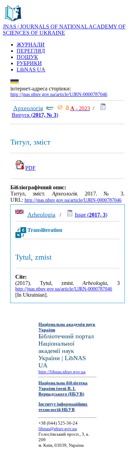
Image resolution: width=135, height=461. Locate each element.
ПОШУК (27, 57)
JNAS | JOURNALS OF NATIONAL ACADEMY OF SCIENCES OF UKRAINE (64, 30)
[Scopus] (50, 108)
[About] (13, 22)
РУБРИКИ (29, 63)
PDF (30, 168)
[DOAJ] (67, 108)
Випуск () (35, 115)
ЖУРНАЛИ (31, 44)
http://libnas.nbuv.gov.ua (62, 371)
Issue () (91, 215)
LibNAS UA (31, 69)
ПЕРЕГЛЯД (31, 51)
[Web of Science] (60, 108)
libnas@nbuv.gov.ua (57, 428)
